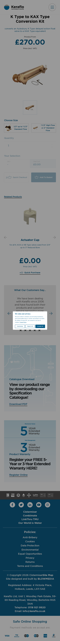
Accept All (40, 326)
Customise (20, 326)
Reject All (30, 326)
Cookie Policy (23, 322)
